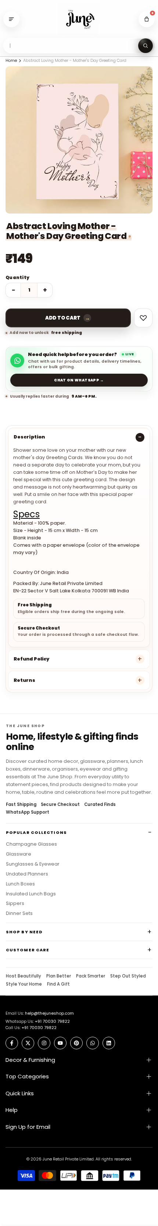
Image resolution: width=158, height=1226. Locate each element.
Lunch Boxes (20, 884)
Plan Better (58, 976)
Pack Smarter (90, 976)
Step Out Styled (128, 976)
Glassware (18, 854)
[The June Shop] (79, 19)
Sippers (15, 903)
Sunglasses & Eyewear (33, 864)
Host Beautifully (23, 976)
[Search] (145, 45)
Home (11, 60)
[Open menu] (11, 19)
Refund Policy (31, 659)
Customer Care (27, 950)
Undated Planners (27, 874)
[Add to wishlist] (143, 318)
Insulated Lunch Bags (31, 894)
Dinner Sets (19, 913)
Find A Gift (58, 984)
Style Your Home (24, 984)
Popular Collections (36, 832)
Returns (24, 680)
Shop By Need (24, 932)
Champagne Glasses (31, 844)
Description (29, 437)
